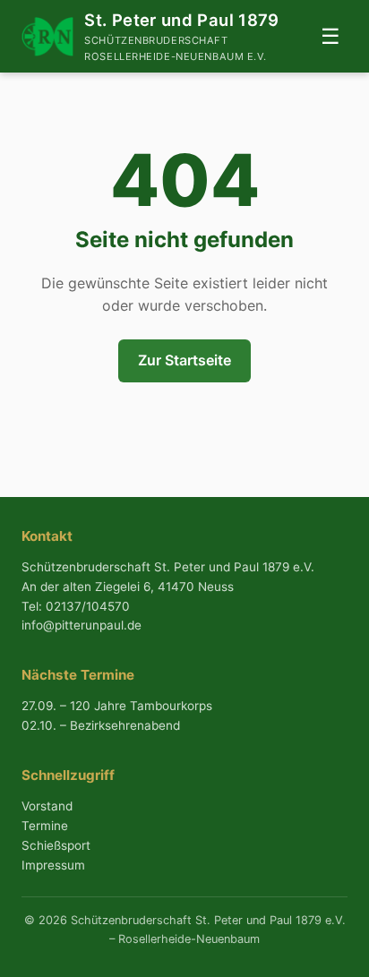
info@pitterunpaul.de (81, 625)
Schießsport (55, 845)
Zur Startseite (184, 360)
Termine (44, 825)
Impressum (53, 865)
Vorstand (47, 806)
